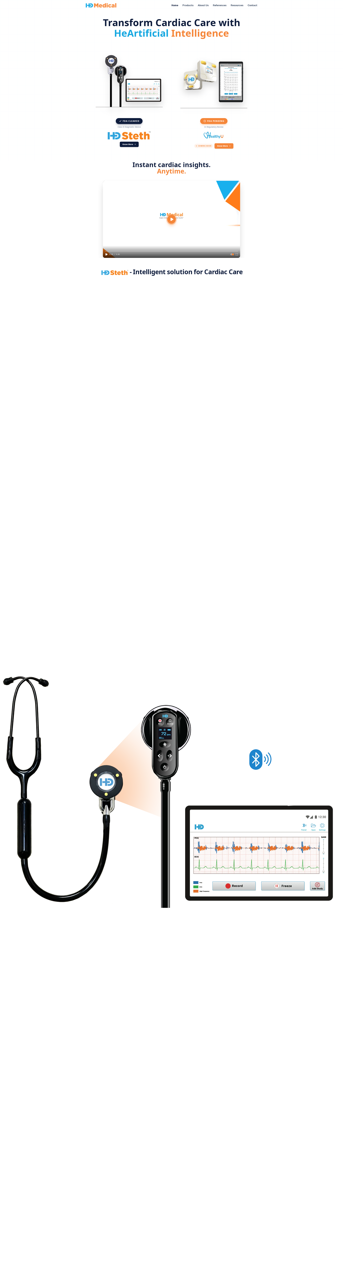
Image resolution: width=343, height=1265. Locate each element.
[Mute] (231, 254)
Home (175, 5)
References (219, 5)
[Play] (106, 254)
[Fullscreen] (237, 254)
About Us (203, 5)
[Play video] (171, 219)
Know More (127, 144)
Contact (252, 5)
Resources (237, 5)
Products (187, 5)
